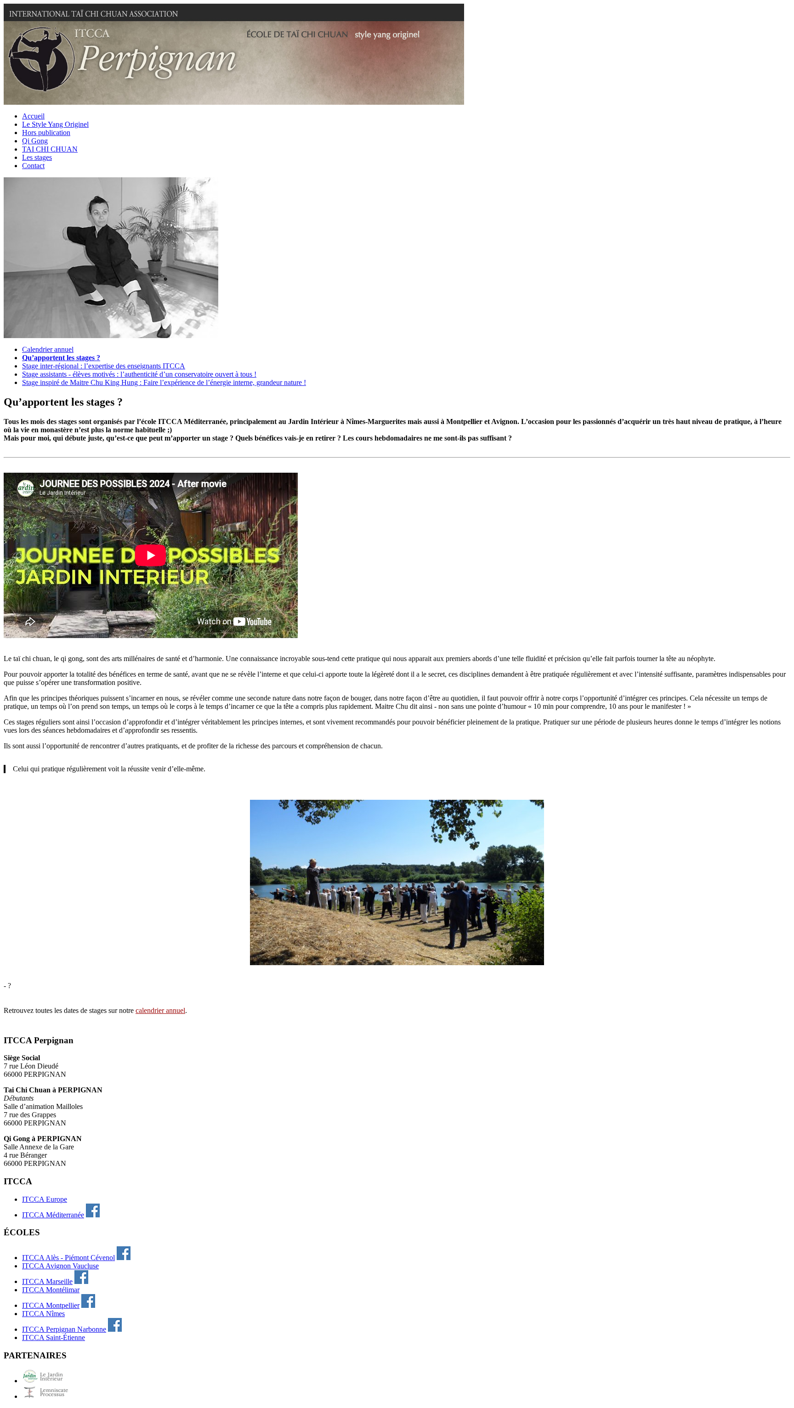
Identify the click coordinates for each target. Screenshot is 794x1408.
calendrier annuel (160, 1010)
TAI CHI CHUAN (50, 149)
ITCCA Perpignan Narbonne (64, 1329)
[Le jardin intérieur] (49, 1381)
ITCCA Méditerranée (53, 1215)
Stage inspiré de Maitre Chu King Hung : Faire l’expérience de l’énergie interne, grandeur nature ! (164, 382)
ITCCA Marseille (47, 1281)
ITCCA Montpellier (50, 1305)
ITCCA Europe (44, 1199)
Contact (33, 166)
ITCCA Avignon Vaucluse (60, 1266)
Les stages (37, 157)
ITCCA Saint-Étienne (53, 1337)
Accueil (33, 116)
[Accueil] (234, 102)
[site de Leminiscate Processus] (49, 1396)
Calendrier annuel (48, 349)
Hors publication (46, 132)
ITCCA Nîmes (43, 1314)
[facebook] (93, 1215)
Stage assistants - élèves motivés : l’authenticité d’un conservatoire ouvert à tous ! (139, 374)
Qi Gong (35, 141)
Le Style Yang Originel (55, 124)
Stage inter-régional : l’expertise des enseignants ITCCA (103, 366)
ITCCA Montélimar (50, 1290)
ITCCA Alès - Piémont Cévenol (68, 1257)
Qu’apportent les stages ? (61, 358)
